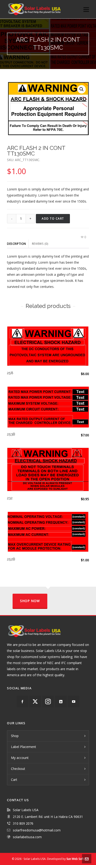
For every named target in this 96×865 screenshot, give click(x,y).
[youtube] (73, 701)
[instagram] (48, 701)
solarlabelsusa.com (27, 837)
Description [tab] (16, 244)
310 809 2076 (23, 823)
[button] (81, 89)
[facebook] (22, 701)
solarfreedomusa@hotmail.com (37, 830)
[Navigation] (86, 9)
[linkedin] (61, 701)
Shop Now (30, 601)
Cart (14, 779)
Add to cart (53, 219)
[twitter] (35, 701)
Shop (15, 736)
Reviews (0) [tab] (40, 244)
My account (20, 757)
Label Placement (23, 746)
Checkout (18, 768)
